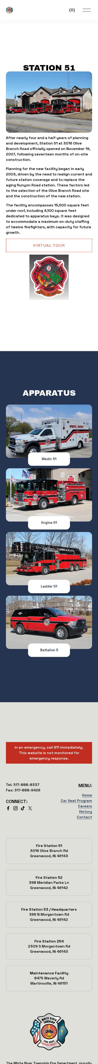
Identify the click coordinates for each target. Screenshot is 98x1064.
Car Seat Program (76, 800)
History (85, 811)
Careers (85, 806)
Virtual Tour (49, 245)
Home (87, 795)
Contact (84, 817)
